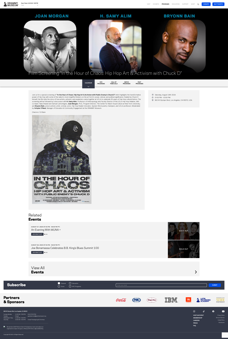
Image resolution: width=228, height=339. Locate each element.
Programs (165, 4)
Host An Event (198, 315)
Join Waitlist (37, 234)
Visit (148, 4)
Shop (193, 4)
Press (195, 323)
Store (62, 286)
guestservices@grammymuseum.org (37, 316)
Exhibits (156, 4)
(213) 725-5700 (32, 314)
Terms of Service (220, 317)
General (63, 283)
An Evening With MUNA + (46, 230)
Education (176, 4)
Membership (197, 318)
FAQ (194, 325)
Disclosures (221, 322)
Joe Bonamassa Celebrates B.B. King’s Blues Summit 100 (65, 248)
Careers (196, 320)
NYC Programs (76, 286)
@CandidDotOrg (39, 328)
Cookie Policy (221, 320)
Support (185, 4)
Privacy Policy (220, 315)
